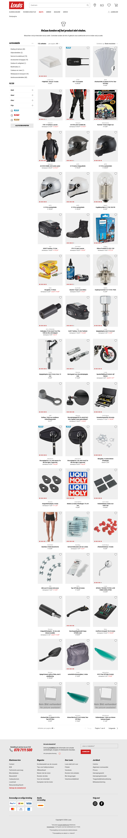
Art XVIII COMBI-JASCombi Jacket (50, 166)
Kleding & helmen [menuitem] (14, 12)
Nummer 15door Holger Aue (105, 124)
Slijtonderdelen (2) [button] (17, 53)
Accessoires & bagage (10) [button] (19, 60)
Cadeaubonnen (14, 779)
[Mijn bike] (102, 5)
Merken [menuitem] (48, 12)
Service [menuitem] (65, 12)
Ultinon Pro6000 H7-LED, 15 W (105, 248)
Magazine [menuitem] (57, 12)
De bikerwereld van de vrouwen (47, 764)
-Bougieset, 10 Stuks (50, 290)
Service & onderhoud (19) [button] (19, 56)
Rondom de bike (42, 776)
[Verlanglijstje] (109, 5)
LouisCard (12, 782)
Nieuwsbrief (13, 776)
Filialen (67, 767)
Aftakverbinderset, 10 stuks (105, 547)
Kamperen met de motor (45, 782)
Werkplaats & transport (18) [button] (20, 74)
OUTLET (17, 119)
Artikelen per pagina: (44, 728)
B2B (10, 767)
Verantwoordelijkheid (72, 779)
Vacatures (68, 770)
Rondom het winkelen (72, 773)
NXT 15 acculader (78, 81)
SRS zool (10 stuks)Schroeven (50, 588)
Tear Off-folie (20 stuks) (78, 588)
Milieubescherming (99, 782)
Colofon (95, 764)
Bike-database (13, 773)
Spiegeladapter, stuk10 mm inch (105, 331)
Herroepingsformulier (100, 776)
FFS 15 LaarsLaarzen (77, 248)
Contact (11, 764)
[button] (88, 5)
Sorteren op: (101, 44)
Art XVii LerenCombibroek (77, 124)
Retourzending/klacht (16, 785)
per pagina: (52, 44)
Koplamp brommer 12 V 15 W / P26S (105, 290)
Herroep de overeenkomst (17, 788)
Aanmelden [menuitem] (114, 12)
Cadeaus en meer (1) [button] (17, 70)
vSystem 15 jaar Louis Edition (77, 290)
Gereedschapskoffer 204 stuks (105, 417)
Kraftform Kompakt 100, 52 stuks (105, 631)
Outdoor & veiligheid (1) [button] (18, 63)
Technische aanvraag (16, 770)
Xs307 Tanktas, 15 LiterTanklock (77, 331)
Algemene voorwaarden (100, 767)
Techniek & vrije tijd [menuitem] (29, 12)
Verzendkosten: (50, 827)
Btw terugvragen (70, 776)
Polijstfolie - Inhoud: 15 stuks (50, 81)
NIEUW (17, 110)
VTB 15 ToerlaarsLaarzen (50, 124)
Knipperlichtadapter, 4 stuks (50, 503)
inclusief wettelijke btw (63, 825)
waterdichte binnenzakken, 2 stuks (78, 674)
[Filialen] (95, 5)
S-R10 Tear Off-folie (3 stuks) (105, 674)
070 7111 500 (23, 750)
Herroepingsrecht (98, 773)
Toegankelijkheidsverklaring (102, 779)
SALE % (17, 115)
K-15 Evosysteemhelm (105, 166)
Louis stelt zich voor (71, 764)
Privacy (95, 770)
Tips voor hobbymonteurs (45, 767)
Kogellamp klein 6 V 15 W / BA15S (105, 207)
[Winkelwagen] (116, 5)
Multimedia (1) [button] (15, 67)
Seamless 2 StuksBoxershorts (50, 547)
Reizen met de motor (43, 773)
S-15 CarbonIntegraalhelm (78, 166)
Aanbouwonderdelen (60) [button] (19, 77)
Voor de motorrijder (43, 779)
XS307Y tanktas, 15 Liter (50, 248)
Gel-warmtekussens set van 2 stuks (78, 547)
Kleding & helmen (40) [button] (18, 49)
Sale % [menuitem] (41, 12)
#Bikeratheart (41, 770)
